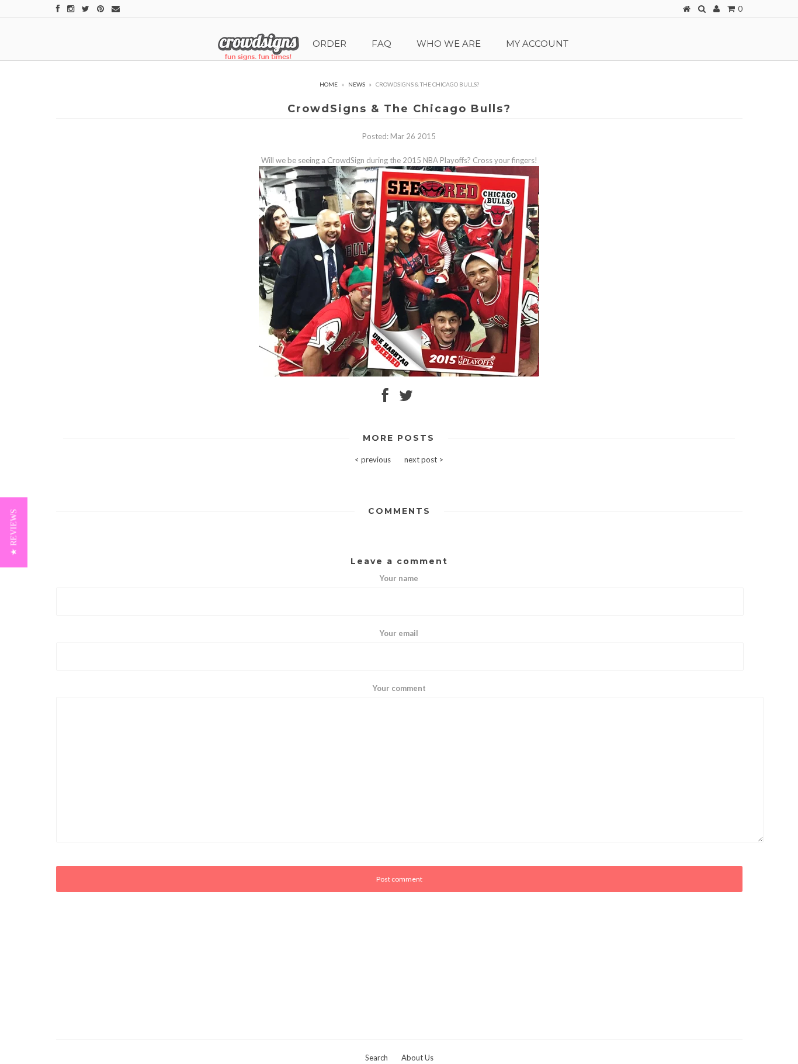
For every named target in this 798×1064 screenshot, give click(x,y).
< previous (373, 459)
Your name (399, 578)
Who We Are (449, 43)
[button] (13, 532)
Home (329, 84)
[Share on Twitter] (406, 398)
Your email (399, 633)
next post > (423, 459)
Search (376, 1057)
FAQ (381, 43)
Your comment (399, 688)
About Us (417, 1057)
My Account (537, 43)
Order (329, 43)
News (356, 84)
